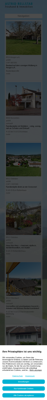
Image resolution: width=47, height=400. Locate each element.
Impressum (30, 376)
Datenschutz (17, 376)
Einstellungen (23, 382)
